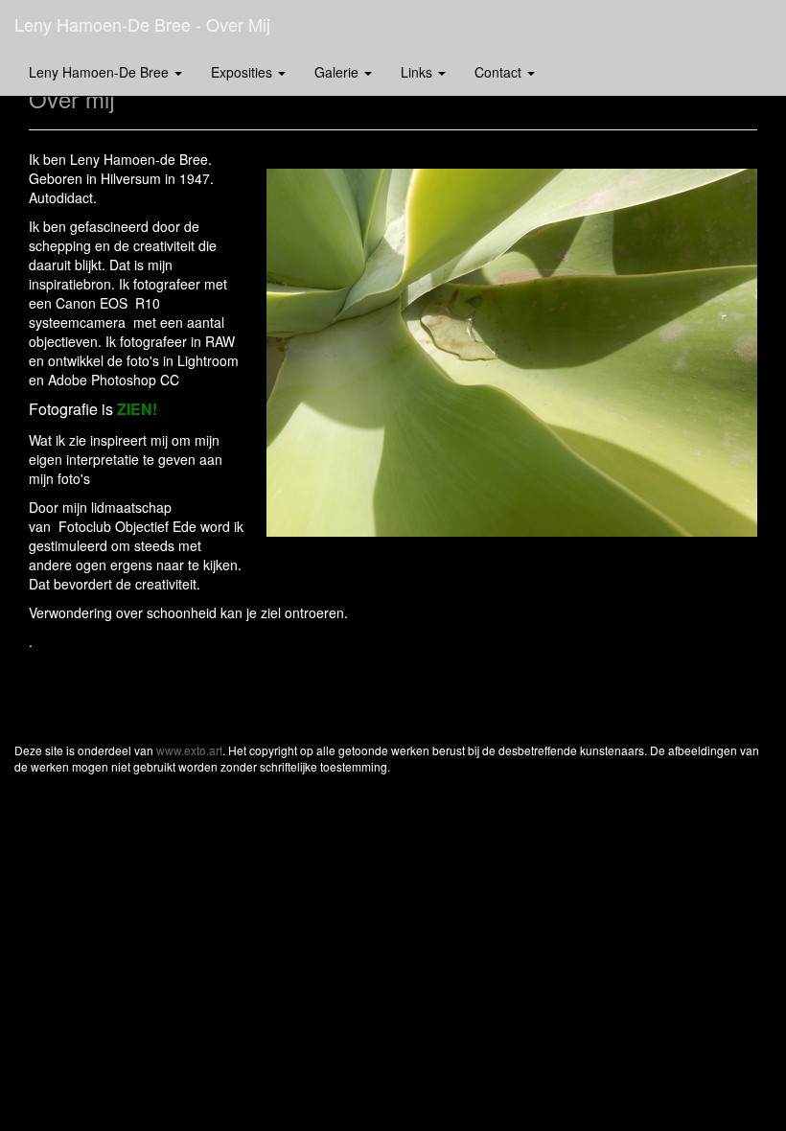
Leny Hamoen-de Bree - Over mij (142, 24)
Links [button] (418, 71)
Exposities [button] (243, 71)
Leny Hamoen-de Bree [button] (101, 71)
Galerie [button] (338, 71)
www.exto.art (189, 750)
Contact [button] (499, 71)
